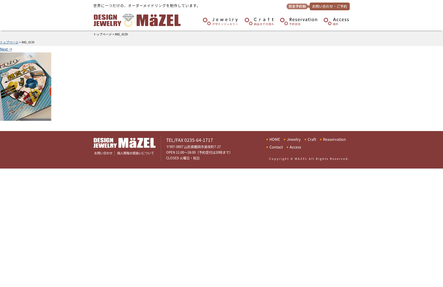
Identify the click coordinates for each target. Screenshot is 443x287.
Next (6, 49)
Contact (276, 147)
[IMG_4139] (25, 117)
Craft (312, 139)
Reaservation (334, 139)
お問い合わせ (103, 153)
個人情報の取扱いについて (135, 153)
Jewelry (294, 139)
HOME (274, 139)
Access (295, 147)
